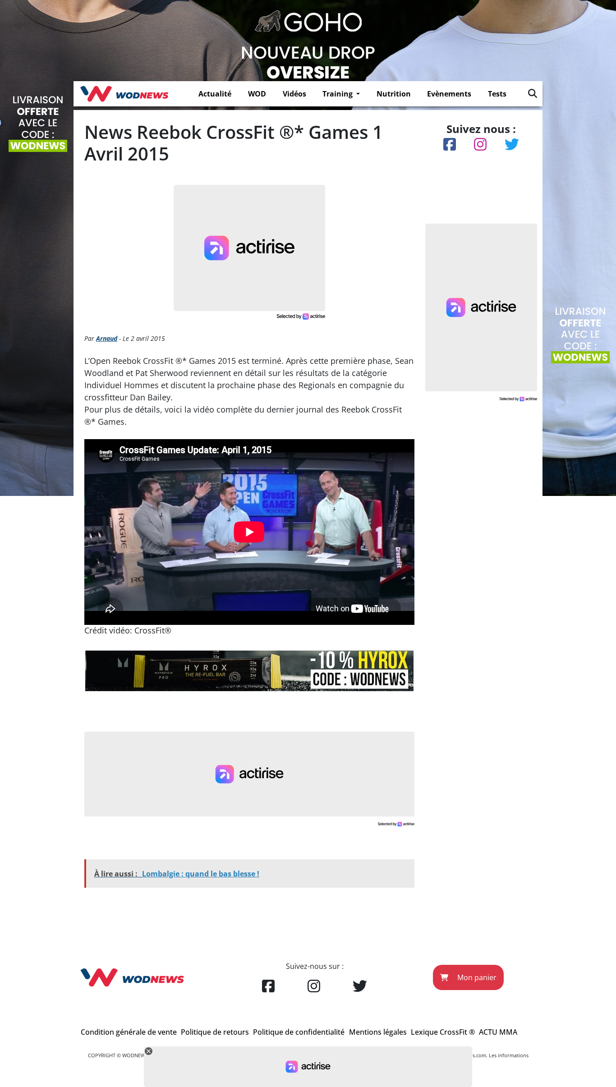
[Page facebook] (268, 986)
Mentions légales (378, 1032)
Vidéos (294, 94)
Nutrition (394, 94)
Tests (497, 94)
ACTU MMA (498, 1032)
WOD (257, 94)
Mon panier (475, 977)
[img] (532, 93)
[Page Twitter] (360, 986)
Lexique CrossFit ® (443, 1032)
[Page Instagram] (314, 986)
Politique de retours (215, 1032)
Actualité (214, 94)
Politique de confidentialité (299, 1032)
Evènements (449, 94)
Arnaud (106, 338)
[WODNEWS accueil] (124, 94)
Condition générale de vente (129, 1032)
